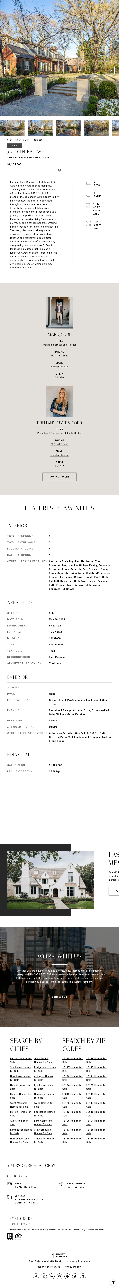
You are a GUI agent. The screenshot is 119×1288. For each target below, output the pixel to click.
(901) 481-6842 (59, 355)
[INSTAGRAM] (44, 1276)
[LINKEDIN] (52, 1276)
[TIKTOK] (75, 1276)
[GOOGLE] (83, 1276)
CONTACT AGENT (59, 477)
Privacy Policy (72, 1266)
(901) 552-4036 (75, 1187)
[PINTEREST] (67, 1276)
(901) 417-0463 (59, 444)
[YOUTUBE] (59, 1276)
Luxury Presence (79, 1261)
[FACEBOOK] (36, 1276)
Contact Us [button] (59, 997)
